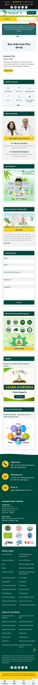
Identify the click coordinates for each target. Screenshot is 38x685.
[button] (18, 36)
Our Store (32, 12)
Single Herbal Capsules (9, 621)
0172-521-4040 (15, 467)
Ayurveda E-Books (8, 560)
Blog (3, 564)
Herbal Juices (6, 637)
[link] (19, 29)
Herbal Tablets (6, 633)
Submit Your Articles (25, 601)
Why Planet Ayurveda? (9, 589)
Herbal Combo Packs (25, 621)
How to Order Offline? (9, 578)
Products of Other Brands (10, 645)
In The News (23, 578)
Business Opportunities (26, 564)
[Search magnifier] (35, 19)
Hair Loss (19, 100)
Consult (4, 683)
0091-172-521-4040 (17, 465)
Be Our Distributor (25, 560)
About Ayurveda (7, 554)
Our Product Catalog (8, 597)
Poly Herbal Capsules (9, 625)
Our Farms (22, 585)
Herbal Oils (5, 641)
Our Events (22, 581)
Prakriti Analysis (24, 589)
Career (4, 568)
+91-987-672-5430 (17, 480)
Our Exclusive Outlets (9, 585)
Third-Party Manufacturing (27, 605)
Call (33, 683)
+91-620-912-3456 (17, 477)
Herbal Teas (23, 633)
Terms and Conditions (9, 605)
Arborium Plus (9, 56)
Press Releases (7, 593)
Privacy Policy (23, 593)
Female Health (30, 91)
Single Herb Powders (9, 629)
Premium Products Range (27, 641)
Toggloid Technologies (29, 675)
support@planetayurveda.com (19, 138)
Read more (8, 70)
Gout (8, 100)
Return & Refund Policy (26, 597)
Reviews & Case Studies (9, 601)
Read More (7, 243)
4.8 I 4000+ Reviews (27, 2)
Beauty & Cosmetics (25, 629)
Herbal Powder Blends (26, 625)
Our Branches (6, 581)
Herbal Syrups (23, 637)
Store (14, 683)
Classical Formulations (26, 568)
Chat (23, 683)
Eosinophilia (8, 91)
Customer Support (8, 572)
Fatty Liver (19, 91)
